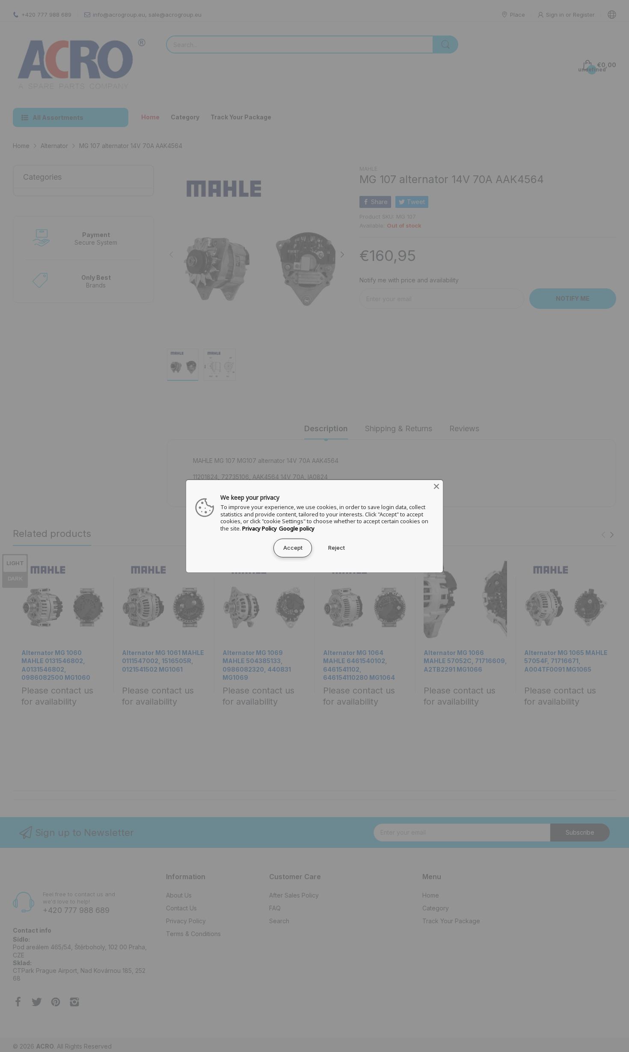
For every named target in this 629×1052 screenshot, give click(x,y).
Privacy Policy (259, 528)
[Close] (436, 486)
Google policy (296, 528)
